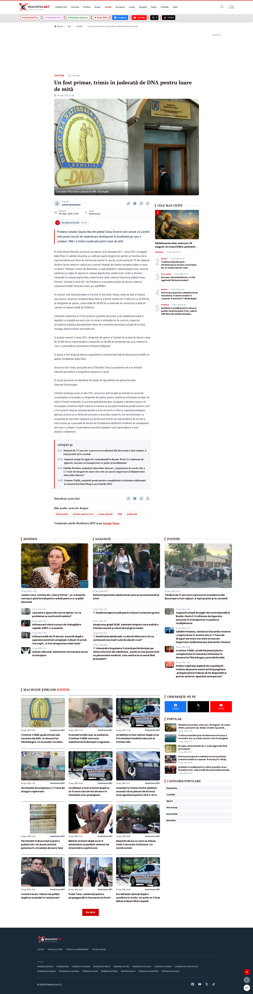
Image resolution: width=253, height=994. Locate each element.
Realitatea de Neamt (102, 966)
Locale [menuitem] (132, 7)
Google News (111, 523)
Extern (164, 259)
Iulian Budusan (71, 204)
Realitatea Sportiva (45, 966)
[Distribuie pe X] (147, 203)
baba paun (62, 514)
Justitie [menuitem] (108, 7)
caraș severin (105, 514)
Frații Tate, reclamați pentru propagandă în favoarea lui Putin (90, 895)
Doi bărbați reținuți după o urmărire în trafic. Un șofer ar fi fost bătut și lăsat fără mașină (138, 897)
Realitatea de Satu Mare (148, 971)
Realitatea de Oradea (163, 966)
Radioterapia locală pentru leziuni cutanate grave (127, 612)
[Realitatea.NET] (35, 7)
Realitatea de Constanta (69, 971)
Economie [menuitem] (120, 7)
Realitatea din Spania (170, 971)
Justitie (79, 26)
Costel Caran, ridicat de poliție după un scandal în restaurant (40, 895)
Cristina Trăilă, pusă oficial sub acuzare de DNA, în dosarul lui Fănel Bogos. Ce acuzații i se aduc (42, 738)
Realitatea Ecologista (81, 966)
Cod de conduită (99, 949)
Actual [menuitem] (97, 7)
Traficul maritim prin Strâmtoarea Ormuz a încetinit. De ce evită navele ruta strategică (179, 266)
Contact (40, 949)
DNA (120, 514)
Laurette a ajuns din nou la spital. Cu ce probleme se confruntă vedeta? (56, 614)
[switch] (231, 7)
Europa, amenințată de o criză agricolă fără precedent (178, 279)
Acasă (60, 26)
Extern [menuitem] (154, 7)
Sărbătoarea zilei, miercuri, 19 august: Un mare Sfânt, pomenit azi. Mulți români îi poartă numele (176, 247)
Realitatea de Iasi (128, 971)
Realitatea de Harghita (46, 971)
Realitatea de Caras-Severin (186, 966)
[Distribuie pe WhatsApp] (141, 203)
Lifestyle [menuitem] (165, 7)
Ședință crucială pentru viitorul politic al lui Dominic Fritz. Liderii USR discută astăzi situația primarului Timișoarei (179, 312)
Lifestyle (159, 252)
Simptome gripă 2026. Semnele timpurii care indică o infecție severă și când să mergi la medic (126, 626)
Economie (166, 274)
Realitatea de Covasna (142, 966)
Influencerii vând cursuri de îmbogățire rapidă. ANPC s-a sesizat (56, 626)
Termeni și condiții (55, 949)
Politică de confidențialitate (77, 949)
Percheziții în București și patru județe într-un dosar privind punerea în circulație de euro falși (42, 844)
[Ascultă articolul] (247, 972)
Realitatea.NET (57, 730)
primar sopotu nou (83, 514)
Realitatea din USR (121, 966)
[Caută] (222, 7)
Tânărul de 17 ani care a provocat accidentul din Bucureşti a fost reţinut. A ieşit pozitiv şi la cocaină (105, 452)
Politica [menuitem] (86, 7)
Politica (165, 305)
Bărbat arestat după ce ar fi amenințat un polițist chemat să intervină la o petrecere (89, 844)
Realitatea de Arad (90, 971)
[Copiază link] (128, 203)
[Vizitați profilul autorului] (57, 203)
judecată (132, 514)
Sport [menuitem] (175, 7)
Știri (69, 26)
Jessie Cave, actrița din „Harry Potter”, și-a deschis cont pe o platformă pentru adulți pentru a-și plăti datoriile (53, 598)
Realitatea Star (63, 966)
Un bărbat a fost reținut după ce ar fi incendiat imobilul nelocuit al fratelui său (137, 738)
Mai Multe (90, 912)
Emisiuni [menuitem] (75, 7)
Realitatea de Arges (109, 971)
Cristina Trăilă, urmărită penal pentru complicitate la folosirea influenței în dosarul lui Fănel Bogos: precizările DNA (105, 482)
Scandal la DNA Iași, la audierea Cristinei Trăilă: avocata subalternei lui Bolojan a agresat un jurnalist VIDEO (89, 740)
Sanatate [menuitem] (143, 7)
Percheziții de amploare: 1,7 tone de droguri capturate (43, 789)
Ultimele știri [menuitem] (61, 7)
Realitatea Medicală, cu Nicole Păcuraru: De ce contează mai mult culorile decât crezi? (123, 638)
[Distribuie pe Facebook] (134, 203)
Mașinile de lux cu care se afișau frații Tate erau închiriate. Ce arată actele (136, 844)
